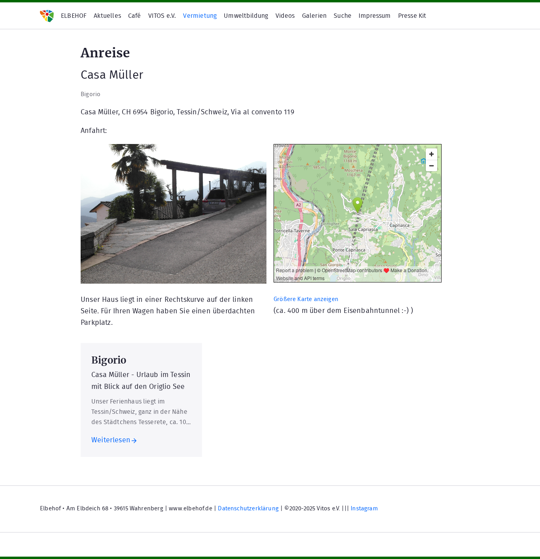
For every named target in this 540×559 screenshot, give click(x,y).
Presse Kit (412, 16)
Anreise (105, 52)
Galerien (314, 16)
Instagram (364, 509)
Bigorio (90, 94)
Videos (285, 16)
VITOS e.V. (162, 16)
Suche (342, 16)
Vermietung (200, 16)
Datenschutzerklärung (248, 509)
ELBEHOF (74, 16)
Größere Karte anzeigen (306, 299)
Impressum (375, 16)
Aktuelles (107, 16)
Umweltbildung (246, 16)
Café (134, 16)
